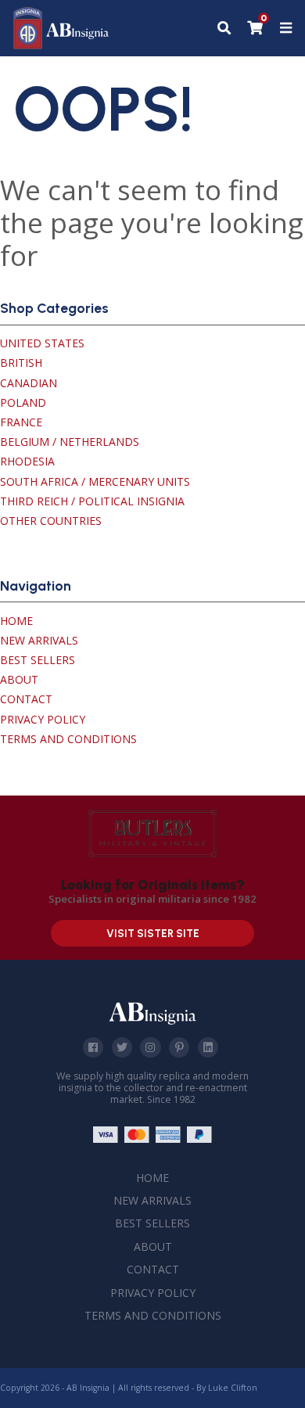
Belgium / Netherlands (69, 441)
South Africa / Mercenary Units (95, 481)
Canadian (28, 382)
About (19, 679)
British (21, 362)
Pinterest (179, 1047)
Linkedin (208, 1047)
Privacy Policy (42, 719)
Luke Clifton (232, 1387)
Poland (23, 402)
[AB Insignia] (61, 45)
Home (16, 620)
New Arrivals (39, 640)
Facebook (93, 1047)
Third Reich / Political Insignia (92, 501)
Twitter (122, 1047)
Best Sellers (37, 659)
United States (42, 343)
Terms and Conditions (68, 738)
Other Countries (51, 520)
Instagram (150, 1047)
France (21, 422)
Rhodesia (27, 461)
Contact (26, 698)
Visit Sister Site (152, 933)
